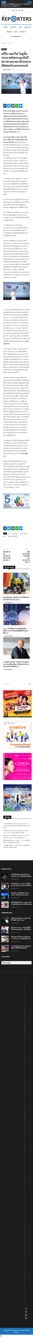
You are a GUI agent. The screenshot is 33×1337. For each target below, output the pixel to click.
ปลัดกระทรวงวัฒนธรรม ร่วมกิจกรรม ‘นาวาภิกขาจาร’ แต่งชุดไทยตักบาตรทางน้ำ (21, 938)
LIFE (15, 32)
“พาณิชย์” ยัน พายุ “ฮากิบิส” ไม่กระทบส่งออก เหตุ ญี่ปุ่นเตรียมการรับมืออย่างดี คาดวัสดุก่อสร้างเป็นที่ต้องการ (16, 664)
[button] (28, 2)
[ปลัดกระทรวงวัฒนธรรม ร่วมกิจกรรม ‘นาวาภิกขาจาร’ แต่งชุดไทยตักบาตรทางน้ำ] (5, 939)
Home (5, 27)
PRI (9, 533)
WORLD (9, 32)
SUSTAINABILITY (16, 36)
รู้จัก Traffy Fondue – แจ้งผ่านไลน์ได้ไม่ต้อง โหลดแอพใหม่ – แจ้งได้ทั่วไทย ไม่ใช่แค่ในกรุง (21, 929)
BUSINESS (11, 43)
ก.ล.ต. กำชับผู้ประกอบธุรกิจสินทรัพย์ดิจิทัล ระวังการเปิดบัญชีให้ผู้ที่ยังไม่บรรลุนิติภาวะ (15, 631)
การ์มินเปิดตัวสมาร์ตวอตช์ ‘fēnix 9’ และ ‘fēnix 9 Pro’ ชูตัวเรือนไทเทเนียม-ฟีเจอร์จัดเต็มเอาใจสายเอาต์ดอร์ (16, 826)
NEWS (26, 27)
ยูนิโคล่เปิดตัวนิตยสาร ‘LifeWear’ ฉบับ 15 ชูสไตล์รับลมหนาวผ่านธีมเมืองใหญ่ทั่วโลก (16, 841)
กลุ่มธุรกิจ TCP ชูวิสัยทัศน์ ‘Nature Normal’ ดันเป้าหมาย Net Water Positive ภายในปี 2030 (16, 836)
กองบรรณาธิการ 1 (7, 69)
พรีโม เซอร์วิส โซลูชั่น (12, 536)
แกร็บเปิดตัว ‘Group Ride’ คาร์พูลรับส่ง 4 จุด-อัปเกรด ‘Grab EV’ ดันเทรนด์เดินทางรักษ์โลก (15, 831)
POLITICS (13, 27)
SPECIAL (22, 32)
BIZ (20, 27)
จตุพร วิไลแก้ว (15, 533)
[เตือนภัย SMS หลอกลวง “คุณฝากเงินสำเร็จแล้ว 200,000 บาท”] (5, 920)
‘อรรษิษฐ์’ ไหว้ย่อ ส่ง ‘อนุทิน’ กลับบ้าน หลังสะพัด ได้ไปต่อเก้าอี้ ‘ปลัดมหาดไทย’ (16, 846)
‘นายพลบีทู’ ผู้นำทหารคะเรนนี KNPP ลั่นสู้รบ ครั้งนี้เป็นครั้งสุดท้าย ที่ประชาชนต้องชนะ (21, 948)
